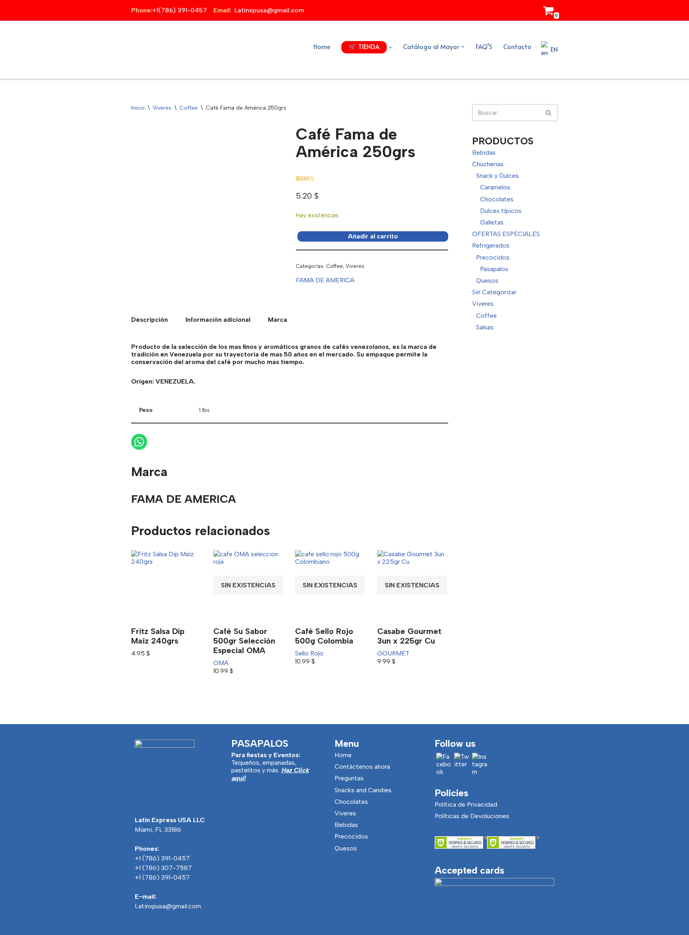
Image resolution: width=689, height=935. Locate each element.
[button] (390, 47)
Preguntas (349, 778)
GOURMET (393, 653)
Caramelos (495, 187)
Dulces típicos (501, 211)
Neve (138, 926)
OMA (220, 663)
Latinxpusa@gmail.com (168, 906)
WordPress (222, 926)
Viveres (162, 107)
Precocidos (493, 257)
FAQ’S (484, 46)
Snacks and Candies (363, 790)
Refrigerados (491, 245)
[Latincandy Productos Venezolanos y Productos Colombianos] (153, 49)
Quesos (487, 280)
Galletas (492, 222)
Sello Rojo (309, 653)
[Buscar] (549, 112)
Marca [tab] (277, 319)
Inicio (138, 107)
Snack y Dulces (497, 175)
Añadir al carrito (373, 236)
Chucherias (488, 164)
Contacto (517, 46)
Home (321, 46)
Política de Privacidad (466, 804)
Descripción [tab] (149, 319)
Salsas (485, 327)
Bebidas (484, 152)
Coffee (188, 107)
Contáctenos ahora (362, 766)
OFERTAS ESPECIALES (506, 234)
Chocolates (497, 199)
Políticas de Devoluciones (472, 816)
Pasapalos (494, 269)
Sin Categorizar (494, 292)
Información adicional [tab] (217, 319)
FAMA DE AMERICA (325, 280)
